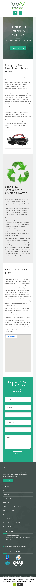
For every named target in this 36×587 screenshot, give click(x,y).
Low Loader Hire (8, 498)
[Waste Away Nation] (18, 5)
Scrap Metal (7, 518)
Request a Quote (18, 48)
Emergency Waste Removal (12, 522)
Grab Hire (6, 494)
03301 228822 (9, 543)
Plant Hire (6, 502)
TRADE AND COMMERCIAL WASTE (12, 506)
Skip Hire (5, 490)
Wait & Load (6, 514)
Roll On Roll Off (8, 510)
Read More (8, 481)
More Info (20, 584)
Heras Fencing (7, 526)
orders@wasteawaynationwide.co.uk (15, 546)
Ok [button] (14, 584)
